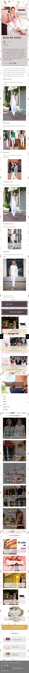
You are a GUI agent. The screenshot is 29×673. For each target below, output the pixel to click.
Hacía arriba (5, 671)
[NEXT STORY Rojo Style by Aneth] (1, 336)
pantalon (10, 297)
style (14, 297)
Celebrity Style (6, 296)
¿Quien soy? (6, 406)
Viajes (4, 404)
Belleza (5, 401)
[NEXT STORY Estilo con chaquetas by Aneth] (27, 336)
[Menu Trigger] (26, 5)
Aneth (10, 41)
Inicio (4, 396)
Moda (4, 399)
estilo (7, 297)
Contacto (5, 409)
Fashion (10, 296)
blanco (4, 297)
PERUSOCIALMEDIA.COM (17, 668)
